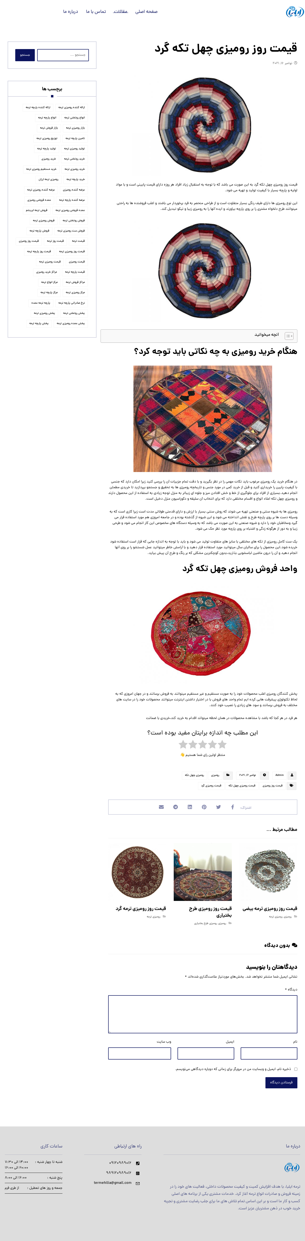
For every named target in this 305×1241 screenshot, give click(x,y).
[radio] (222, 745)
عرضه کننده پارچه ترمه (72, 200)
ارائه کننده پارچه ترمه (38, 108)
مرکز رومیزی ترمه (75, 293)
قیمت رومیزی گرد (211, 786)
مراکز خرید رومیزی (46, 272)
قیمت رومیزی (77, 262)
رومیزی (215, 775)
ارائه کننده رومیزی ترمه (71, 108)
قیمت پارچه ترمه (75, 272)
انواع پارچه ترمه (47, 118)
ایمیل (230, 1042)
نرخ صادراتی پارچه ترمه (71, 303)
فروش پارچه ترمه (39, 231)
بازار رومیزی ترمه (75, 128)
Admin (279, 775)
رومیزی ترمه (276, 917)
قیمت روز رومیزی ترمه (72, 252)
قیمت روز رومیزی (273, 786)
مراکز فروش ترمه (75, 282)
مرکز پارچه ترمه (49, 293)
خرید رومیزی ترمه (75, 169)
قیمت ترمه (78, 241)
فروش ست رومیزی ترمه (71, 231)
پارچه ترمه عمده (40, 303)
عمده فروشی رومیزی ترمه (70, 210)
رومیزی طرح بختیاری (205, 923)
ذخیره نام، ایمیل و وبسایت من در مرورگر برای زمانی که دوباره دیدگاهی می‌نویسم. (233, 1069)
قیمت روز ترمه (55, 241)
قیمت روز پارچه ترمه (39, 252)
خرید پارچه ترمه (75, 179)
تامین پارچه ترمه (75, 138)
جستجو (25, 55)
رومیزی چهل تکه (194, 775)
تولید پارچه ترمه (46, 149)
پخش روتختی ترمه (74, 313)
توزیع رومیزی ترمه (46, 138)
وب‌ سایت (164, 1042)
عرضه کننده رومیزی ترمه (41, 190)
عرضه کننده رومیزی (74, 190)
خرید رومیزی (48, 159)
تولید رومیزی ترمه (74, 149)
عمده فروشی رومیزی (39, 200)
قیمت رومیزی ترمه (50, 262)
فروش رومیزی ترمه (44, 221)
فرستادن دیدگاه (281, 1082)
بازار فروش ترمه (49, 128)
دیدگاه (291, 990)
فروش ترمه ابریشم (36, 210)
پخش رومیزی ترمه (44, 313)
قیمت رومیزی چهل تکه (242, 786)
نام (295, 1042)
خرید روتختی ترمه (74, 159)
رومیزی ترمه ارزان (48, 179)
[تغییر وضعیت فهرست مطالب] (286, 336)
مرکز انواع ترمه (49, 282)
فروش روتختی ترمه (74, 221)
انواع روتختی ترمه (74, 118)
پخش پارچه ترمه (39, 324)
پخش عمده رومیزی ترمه (71, 324)
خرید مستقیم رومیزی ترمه (41, 169)
